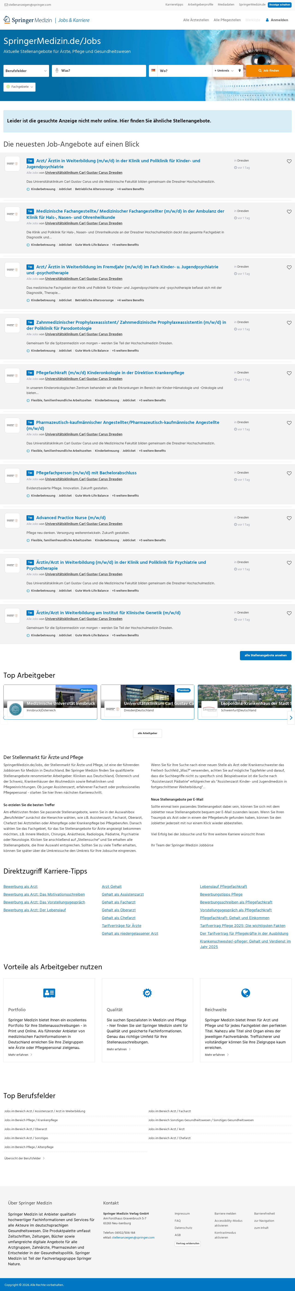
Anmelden (279, 20)
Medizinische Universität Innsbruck (61, 703)
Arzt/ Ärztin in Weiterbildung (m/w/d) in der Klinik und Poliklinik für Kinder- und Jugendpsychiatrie (113, 164)
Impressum (182, 1213)
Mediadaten (226, 4)
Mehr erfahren (18, 1055)
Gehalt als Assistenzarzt (123, 894)
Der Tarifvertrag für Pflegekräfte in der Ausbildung (244, 933)
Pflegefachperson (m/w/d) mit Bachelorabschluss (86, 473)
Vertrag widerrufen (187, 1243)
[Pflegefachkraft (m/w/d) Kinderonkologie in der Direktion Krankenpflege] (12, 375)
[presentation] (291, 717)
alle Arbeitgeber (147, 733)
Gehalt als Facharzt (119, 902)
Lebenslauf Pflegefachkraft (223, 886)
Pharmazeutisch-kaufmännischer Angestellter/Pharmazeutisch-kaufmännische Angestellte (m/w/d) (123, 425)
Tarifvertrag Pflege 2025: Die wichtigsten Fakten (242, 925)
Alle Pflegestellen (227, 20)
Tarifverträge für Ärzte (121, 925)
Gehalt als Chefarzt (119, 917)
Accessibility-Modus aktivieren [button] (228, 1223)
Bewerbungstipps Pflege (221, 894)
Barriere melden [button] (225, 1213)
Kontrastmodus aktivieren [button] (225, 1235)
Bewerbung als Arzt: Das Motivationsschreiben (44, 894)
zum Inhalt (261, 1228)
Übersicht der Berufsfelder (22, 1158)
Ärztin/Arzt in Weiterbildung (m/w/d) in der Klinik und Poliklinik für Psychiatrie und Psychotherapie (116, 565)
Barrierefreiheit (264, 1213)
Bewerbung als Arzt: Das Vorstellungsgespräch (44, 902)
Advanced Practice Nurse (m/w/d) (71, 518)
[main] (147, 608)
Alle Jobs (32, 173)
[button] (239, 71)
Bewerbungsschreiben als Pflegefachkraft (236, 902)
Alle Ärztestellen (196, 20)
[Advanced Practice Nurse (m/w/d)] (12, 520)
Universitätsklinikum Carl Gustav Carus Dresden (83, 173)
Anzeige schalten (279, 5)
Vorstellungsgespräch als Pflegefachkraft (236, 910)
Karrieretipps (174, 4)
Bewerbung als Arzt (20, 886)
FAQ (178, 1221)
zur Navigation (264, 1221)
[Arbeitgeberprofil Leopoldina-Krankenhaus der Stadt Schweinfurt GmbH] (210, 709)
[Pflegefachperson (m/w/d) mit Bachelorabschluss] (12, 475)
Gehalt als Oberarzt (119, 910)
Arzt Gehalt (112, 886)
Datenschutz (183, 1228)
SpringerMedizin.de (252, 4)
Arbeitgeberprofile (200, 4)
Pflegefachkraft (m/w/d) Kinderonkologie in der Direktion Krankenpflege (110, 373)
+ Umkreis (222, 70)
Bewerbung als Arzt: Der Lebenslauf (34, 910)
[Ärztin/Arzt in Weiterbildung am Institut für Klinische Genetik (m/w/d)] (12, 615)
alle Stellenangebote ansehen (266, 655)
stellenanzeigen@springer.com (29, 5)
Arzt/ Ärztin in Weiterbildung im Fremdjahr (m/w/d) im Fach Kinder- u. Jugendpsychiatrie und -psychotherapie (122, 270)
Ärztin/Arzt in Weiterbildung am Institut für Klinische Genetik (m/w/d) (108, 613)
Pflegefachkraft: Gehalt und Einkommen (234, 917)
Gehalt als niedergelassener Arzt (130, 933)
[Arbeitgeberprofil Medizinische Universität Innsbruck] (15, 709)
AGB (178, 1235)
